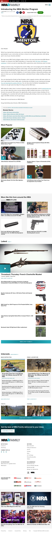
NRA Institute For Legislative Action (8, 463)
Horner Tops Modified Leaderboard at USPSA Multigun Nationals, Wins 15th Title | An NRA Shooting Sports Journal (38, 216)
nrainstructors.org (46, 88)
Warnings (25, 530)
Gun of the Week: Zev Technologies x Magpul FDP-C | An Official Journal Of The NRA (12, 215)
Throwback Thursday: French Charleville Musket (21, 274)
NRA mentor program (23, 107)
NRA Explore (3, 465)
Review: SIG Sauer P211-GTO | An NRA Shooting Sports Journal (37, 232)
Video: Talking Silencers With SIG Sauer (13, 114)
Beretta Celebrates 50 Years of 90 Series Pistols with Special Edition (16, 293)
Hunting (29, 404)
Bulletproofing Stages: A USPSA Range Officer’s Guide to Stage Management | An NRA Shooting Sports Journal (12, 394)
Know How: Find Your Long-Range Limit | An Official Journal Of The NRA (12, 375)
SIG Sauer (38, 61)
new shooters (15, 107)
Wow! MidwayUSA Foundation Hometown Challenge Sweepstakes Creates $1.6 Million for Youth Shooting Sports (16, 282)
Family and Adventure (31, 447)
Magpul (9, 107)
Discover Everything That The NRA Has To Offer (12, 525)
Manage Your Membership (32, 469)
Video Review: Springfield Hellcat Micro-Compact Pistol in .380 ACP (17, 316)
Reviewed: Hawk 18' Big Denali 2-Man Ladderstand (14, 327)
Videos (28, 459)
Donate (17, 1)
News (2, 12)
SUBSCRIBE (7, 431)
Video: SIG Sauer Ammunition (11, 112)
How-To (3, 404)
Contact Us (3, 445)
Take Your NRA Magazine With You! (11, 506)
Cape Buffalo (31, 378)
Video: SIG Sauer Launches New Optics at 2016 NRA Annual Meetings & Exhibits (24, 116)
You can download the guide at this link (11, 83)
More (9, 241)
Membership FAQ (30, 467)
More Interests (14, 354)
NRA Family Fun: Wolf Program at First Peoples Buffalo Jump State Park (16, 305)
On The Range (30, 455)
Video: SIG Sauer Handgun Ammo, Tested (14, 118)
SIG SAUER (30, 107)
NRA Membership (30, 463)
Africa (38, 378)
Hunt (35, 378)
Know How (4, 378)
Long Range (9, 378)
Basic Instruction (6, 357)
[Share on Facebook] (17, 12)
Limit (14, 378)
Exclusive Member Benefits (32, 465)
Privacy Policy (3, 530)
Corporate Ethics (18, 530)
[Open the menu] (49, 4)
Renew (13, 1)
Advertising (3, 447)
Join (10, 1)
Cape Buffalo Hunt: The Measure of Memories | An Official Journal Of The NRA (39, 375)
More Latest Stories (31, 341)
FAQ (30, 530)
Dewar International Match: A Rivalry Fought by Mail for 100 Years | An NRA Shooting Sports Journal (38, 382)
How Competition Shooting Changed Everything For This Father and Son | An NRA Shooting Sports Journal (39, 392)
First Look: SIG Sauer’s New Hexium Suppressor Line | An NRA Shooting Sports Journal (12, 233)
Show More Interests (33, 418)
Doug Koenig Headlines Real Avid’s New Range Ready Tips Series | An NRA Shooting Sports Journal (12, 388)
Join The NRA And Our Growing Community (35, 507)
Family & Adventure (8, 278)
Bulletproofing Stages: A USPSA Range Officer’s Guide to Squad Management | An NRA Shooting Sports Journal (12, 382)
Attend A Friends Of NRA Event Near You (38, 524)
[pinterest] (23, 12)
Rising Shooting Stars (31, 457)
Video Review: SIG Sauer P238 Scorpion (14, 119)
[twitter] (20, 12)
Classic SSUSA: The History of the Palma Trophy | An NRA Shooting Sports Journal (39, 387)
